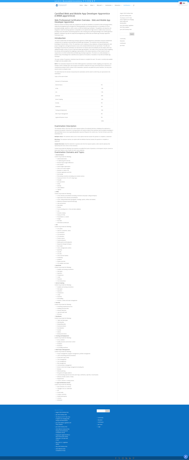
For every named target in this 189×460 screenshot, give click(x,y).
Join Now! (122, 45)
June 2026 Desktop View (126, 29)
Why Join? (99, 5)
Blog (86, 5)
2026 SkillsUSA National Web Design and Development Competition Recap (62, 430)
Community (108, 5)
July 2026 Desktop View (125, 15)
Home (81, 5)
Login (99, 426)
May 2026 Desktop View (61, 446)
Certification (126, 5)
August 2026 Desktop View (126, 13)
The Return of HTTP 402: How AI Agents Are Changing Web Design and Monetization (63, 418)
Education (117, 5)
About (91, 5)
